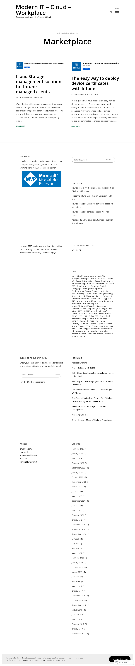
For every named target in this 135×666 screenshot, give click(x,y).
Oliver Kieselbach (25, 98)
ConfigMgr (76, 288)
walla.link (24, 458)
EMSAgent (107, 296)
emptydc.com (26, 449)
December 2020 (78, 524)
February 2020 (78, 558)
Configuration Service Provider (85, 291)
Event (93, 298)
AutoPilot (102, 276)
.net (73, 276)
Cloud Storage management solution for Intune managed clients (38, 84)
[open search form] (111, 11)
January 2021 (77, 520)
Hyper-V (107, 298)
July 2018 (75, 614)
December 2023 (78, 468)
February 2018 (78, 624)
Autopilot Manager (80, 278)
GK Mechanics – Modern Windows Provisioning (92, 420)
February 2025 (78, 449)
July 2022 (75, 491)
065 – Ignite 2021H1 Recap (83, 368)
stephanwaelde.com (28, 455)
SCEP (92, 321)
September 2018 (79, 605)
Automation (90, 276)
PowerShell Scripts (80, 318)
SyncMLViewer (78, 326)
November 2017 (78, 633)
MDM (74, 311)
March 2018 (77, 619)
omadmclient (105, 313)
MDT (80, 311)
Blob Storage (83, 286)
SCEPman (100, 321)
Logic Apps (107, 308)
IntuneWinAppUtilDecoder (83, 306)
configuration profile (92, 288)
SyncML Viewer (105, 323)
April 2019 (76, 581)
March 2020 (77, 553)
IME (73, 301)
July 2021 (75, 505)
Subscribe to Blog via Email (33, 358)
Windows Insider (95, 333)
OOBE (74, 316)
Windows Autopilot (80, 331)
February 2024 (78, 463)
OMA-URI (93, 313)
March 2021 (77, 510)
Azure (93, 278)
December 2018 (78, 595)
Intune (80, 301)
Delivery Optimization (87, 293)
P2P (80, 316)
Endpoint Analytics (80, 298)
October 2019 (77, 567)
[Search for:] (93, 159)
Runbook (84, 321)
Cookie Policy (60, 660)
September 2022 (79, 482)
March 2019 (77, 586)
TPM (88, 326)
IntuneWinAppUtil (91, 303)
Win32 (74, 328)
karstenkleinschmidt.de (30, 462)
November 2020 (78, 529)
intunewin (76, 303)
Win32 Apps (84, 328)
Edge (98, 296)
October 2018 (77, 600)
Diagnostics (77, 296)
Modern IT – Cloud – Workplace (43, 10)
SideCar (84, 323)
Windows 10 (106, 328)
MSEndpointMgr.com (37, 246)
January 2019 (77, 591)
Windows (95, 328)
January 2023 (77, 472)
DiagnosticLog (106, 293)
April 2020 (76, 548)
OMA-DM (83, 313)
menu (117, 9)
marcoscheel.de (26, 452)
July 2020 (75, 539)
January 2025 (77, 453)
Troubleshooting (100, 326)
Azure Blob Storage (104, 281)
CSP (103, 291)
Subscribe (58, 372)
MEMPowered (90, 311)
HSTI (100, 298)
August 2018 (77, 610)
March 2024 (77, 458)
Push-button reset (98, 318)
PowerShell (105, 316)
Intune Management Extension (99, 301)
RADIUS (75, 321)
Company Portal (98, 286)
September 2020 (79, 534)
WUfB (82, 336)
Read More (20, 126)
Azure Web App (78, 283)
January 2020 (77, 562)
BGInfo (90, 283)
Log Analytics (94, 308)
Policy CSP (93, 316)
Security (75, 323)
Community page (49, 252)
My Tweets (76, 250)
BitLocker (99, 283)
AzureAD (102, 278)
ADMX (80, 276)
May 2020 (76, 543)
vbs (111, 326)
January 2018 (77, 629)
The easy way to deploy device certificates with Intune (95, 83)
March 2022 (77, 496)
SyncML (93, 323)
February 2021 (78, 515)
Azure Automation (84, 281)
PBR (85, 316)
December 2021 (78, 501)
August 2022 (77, 486)
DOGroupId (89, 296)
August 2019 (77, 572)
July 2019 (75, 576)
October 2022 (77, 477)
